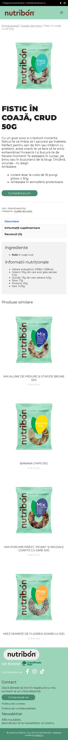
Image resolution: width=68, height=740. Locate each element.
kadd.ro (39, 735)
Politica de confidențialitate (19, 708)
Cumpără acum (19, 193)
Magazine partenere (13, 2)
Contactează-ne (18, 697)
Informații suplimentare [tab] (22, 228)
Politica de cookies (13, 703)
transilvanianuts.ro (36, 2)
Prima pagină (10, 25)
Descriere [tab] (12, 221)
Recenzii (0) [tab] (13, 234)
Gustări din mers (31, 25)
